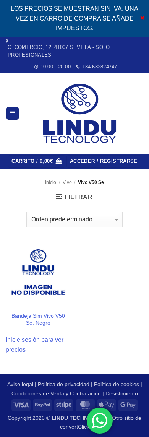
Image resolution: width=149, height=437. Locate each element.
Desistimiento (121, 393)
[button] (12, 113)
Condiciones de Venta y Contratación (56, 393)
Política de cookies (116, 384)
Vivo (67, 182)
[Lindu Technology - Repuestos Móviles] (81, 113)
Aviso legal (20, 384)
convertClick (74, 427)
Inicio (50, 182)
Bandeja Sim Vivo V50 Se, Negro (38, 319)
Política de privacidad (63, 384)
